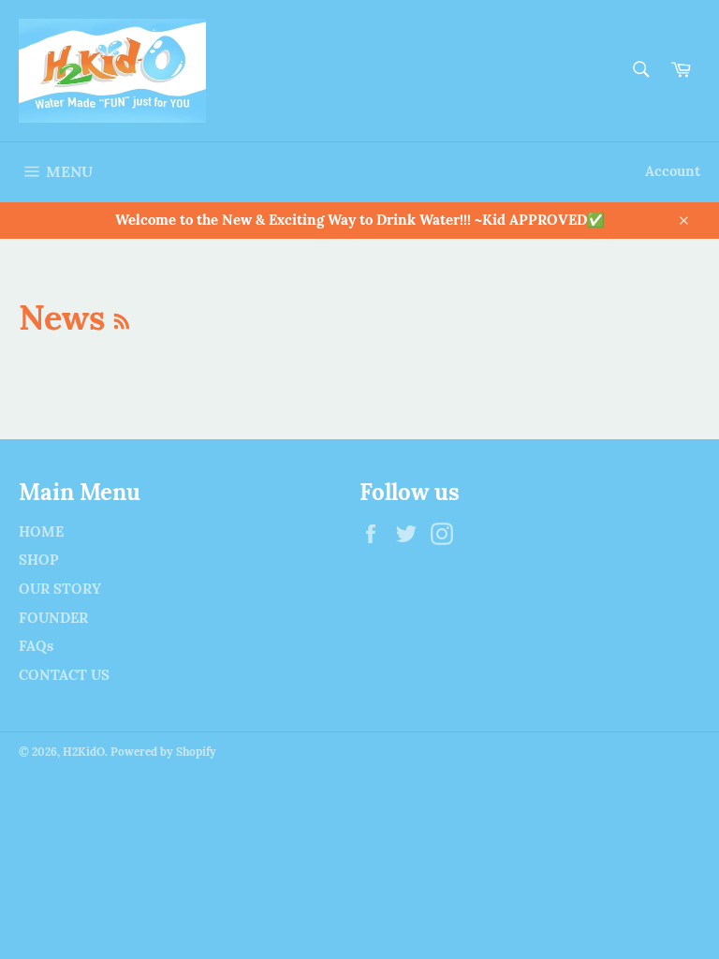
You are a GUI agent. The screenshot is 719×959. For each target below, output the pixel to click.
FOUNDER (53, 618)
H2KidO (84, 752)
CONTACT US (64, 675)
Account (672, 171)
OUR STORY (60, 589)
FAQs (36, 646)
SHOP (39, 559)
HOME (41, 531)
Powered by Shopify (163, 752)
